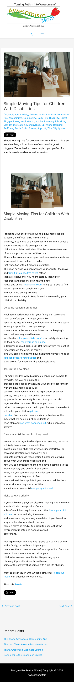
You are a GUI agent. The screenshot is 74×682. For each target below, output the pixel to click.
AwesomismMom (33, 284)
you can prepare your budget (20, 357)
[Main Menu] (42, 34)
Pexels (18, 584)
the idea (8, 415)
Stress (32, 128)
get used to (35, 411)
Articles (34, 114)
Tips (49, 128)
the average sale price (33, 342)
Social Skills (21, 128)
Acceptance (12, 114)
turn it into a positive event (23, 273)
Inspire (39, 121)
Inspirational (27, 121)
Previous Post (11, 606)
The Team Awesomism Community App (25, 639)
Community (29, 118)
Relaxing (57, 124)
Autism (43, 114)
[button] (31, 34)
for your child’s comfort (32, 338)
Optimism (46, 124)
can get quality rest (42, 488)
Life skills (60, 121)
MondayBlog (33, 124)
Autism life (54, 114)
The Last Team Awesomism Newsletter (25, 644)
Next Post (65, 606)
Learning (49, 121)
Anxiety (24, 114)
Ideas (16, 121)
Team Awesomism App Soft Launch (23, 649)
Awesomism (15, 118)
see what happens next (33, 423)
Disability (54, 118)
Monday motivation (14, 124)
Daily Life (43, 118)
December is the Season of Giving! (23, 655)
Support (41, 128)
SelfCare (8, 128)
